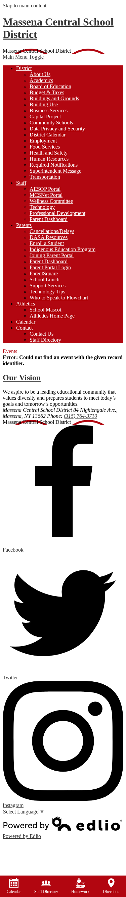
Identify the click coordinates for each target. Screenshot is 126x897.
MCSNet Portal (46, 195)
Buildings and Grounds (54, 98)
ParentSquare (44, 273)
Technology (42, 207)
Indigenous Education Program (62, 249)
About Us (40, 74)
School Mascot (45, 310)
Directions (111, 891)
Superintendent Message (55, 171)
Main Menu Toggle (23, 57)
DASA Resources (49, 237)
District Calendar (48, 134)
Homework (80, 891)
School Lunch (44, 279)
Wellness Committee (51, 201)
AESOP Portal (45, 189)
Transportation (45, 177)
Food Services (45, 147)
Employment (43, 141)
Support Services (48, 285)
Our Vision (22, 377)
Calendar (14, 891)
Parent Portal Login (50, 267)
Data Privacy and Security (57, 128)
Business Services (49, 110)
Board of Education (50, 86)
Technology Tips (47, 291)
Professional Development (57, 213)
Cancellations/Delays (52, 231)
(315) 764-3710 (80, 416)
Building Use (44, 104)
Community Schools (51, 122)
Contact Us (41, 334)
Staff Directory (45, 340)
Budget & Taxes (47, 92)
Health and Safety (49, 153)
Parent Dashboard (49, 219)
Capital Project (45, 116)
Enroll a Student (47, 243)
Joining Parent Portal (52, 255)
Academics (41, 80)
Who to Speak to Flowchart (59, 297)
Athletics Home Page (52, 316)
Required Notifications (54, 165)
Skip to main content (24, 5)
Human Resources (49, 159)
